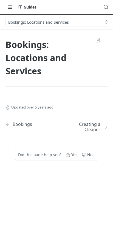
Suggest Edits (95, 40)
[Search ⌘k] (105, 6)
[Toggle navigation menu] (9, 6)
